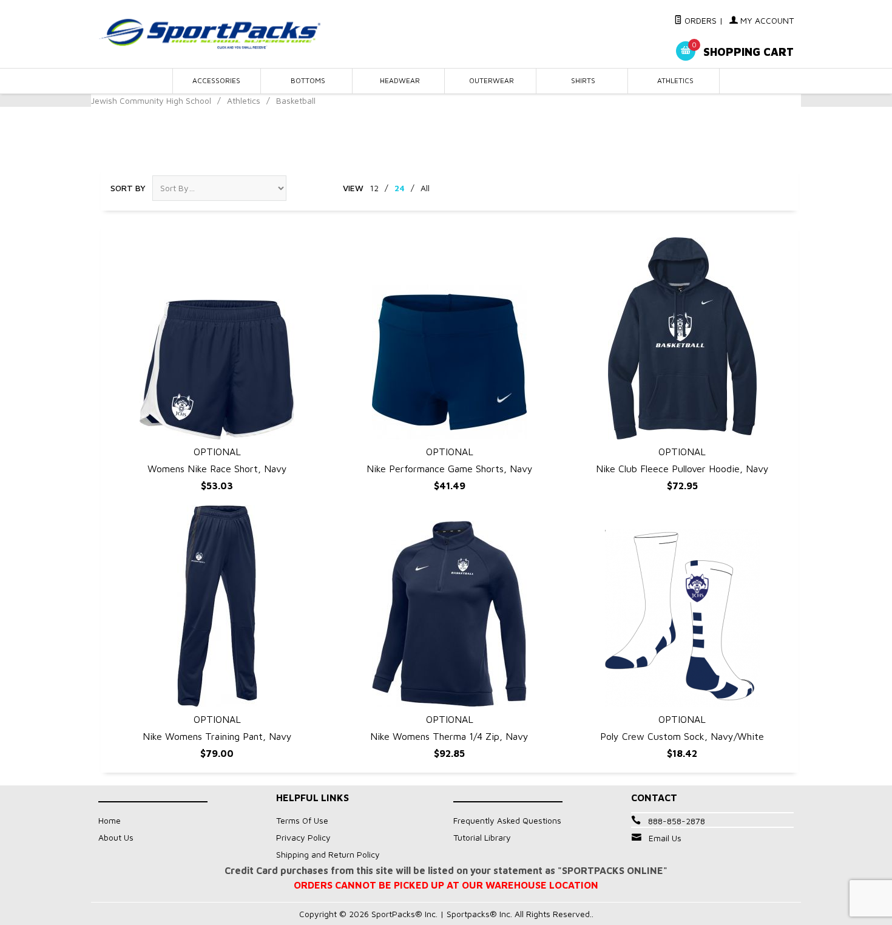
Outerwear (491, 80)
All (425, 188)
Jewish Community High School (151, 100)
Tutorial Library (482, 837)
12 (374, 188)
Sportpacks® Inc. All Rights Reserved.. (520, 914)
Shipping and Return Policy (328, 854)
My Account (766, 20)
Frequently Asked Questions (507, 820)
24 (399, 188)
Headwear (400, 80)
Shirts (583, 80)
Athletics (675, 80)
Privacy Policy (303, 837)
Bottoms (308, 80)
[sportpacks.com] (209, 34)
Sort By (128, 188)
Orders (699, 20)
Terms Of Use (302, 820)
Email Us (665, 838)
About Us (115, 837)
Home (109, 820)
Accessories (216, 80)
